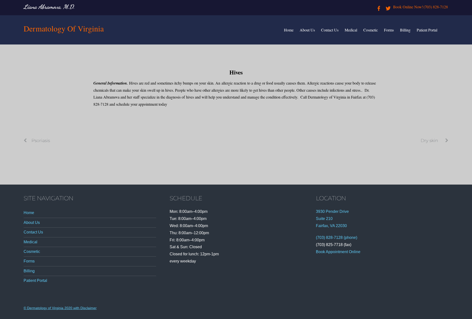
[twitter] (388, 6)
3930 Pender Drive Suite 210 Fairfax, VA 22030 (332, 218)
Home (289, 29)
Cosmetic (370, 29)
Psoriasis (40, 140)
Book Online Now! (408, 6)
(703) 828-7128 (436, 6)
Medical (351, 29)
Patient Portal (427, 29)
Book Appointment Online (338, 252)
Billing (405, 29)
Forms (389, 29)
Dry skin (429, 140)
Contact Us (330, 29)
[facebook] (378, 6)
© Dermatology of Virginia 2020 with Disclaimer (60, 308)
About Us (307, 29)
